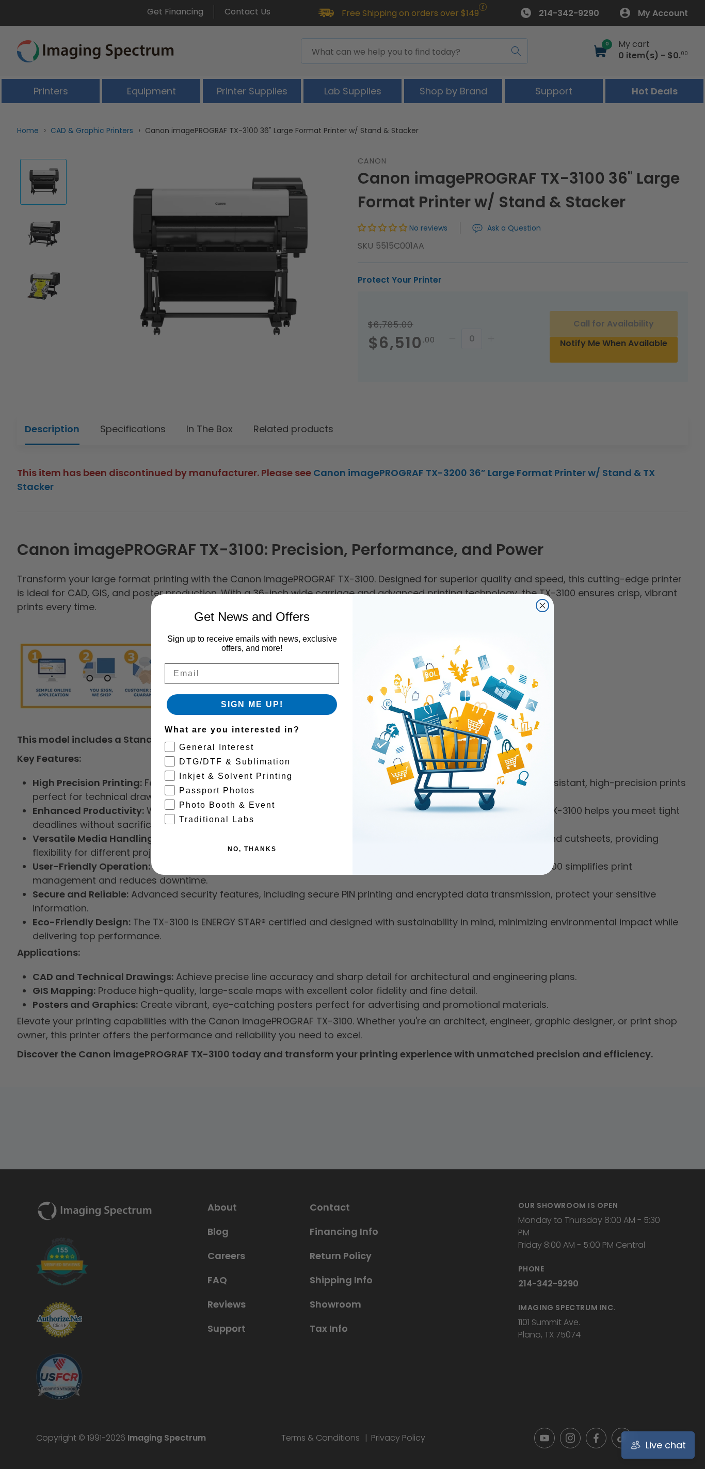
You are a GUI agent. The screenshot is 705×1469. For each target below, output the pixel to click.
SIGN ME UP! (252, 704)
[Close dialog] (542, 605)
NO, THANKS (252, 849)
